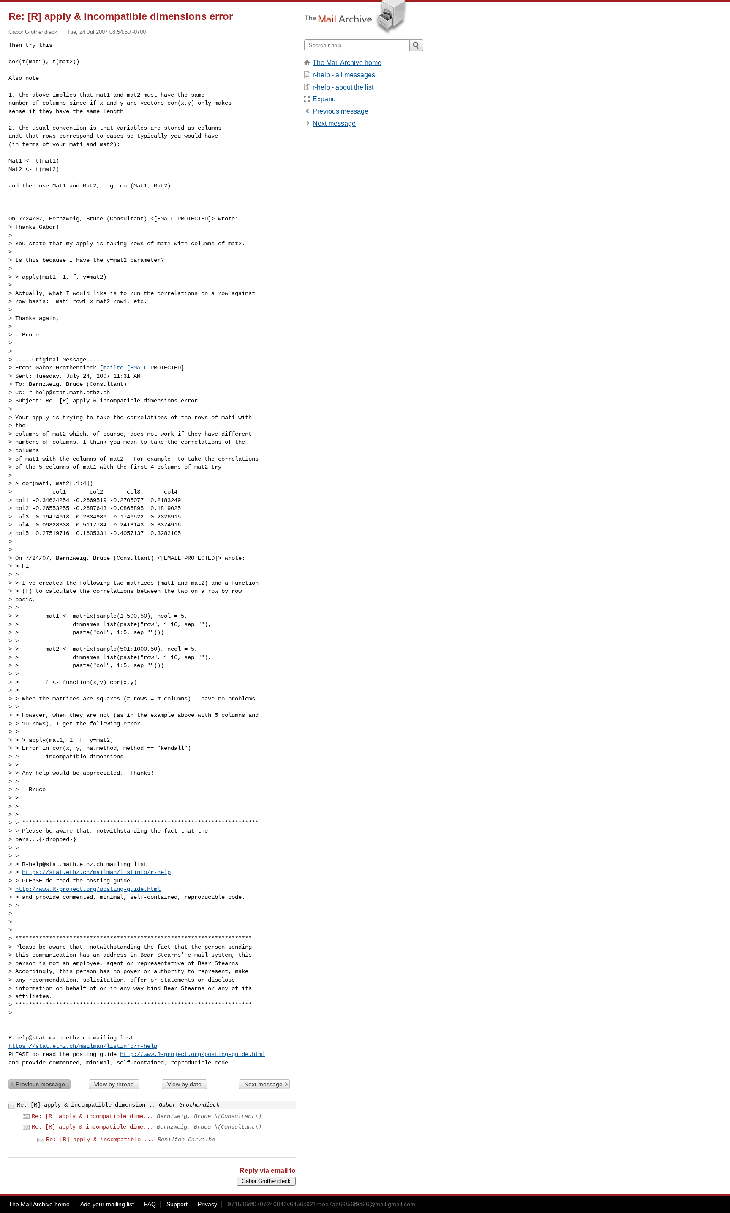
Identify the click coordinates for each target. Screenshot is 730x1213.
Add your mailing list (107, 1204)
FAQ (150, 1204)
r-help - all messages (344, 75)
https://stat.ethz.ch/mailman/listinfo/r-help (96, 872)
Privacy (207, 1204)
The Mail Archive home (347, 62)
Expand (324, 99)
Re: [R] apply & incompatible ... (100, 1139)
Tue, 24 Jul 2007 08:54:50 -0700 (106, 32)
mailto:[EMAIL (125, 367)
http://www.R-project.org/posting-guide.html (88, 889)
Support (177, 1204)
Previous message (40, 1084)
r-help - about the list (343, 87)
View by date (184, 1084)
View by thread (114, 1084)
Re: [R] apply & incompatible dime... (92, 1116)
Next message (263, 1084)
